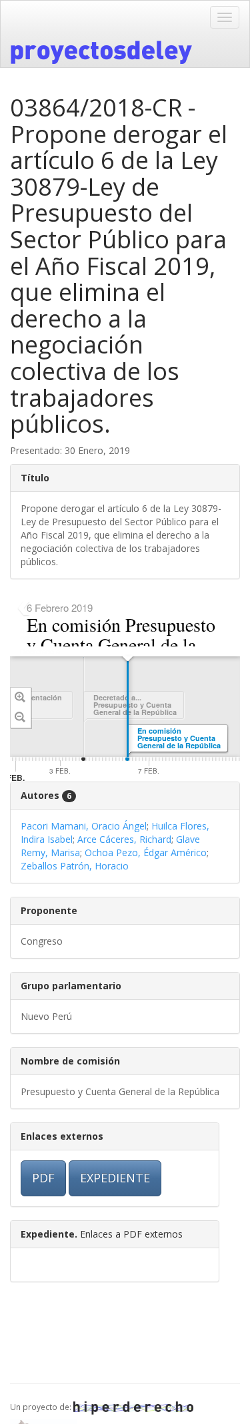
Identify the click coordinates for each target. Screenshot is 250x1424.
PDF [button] (43, 1178)
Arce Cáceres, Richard (124, 839)
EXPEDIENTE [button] (115, 1178)
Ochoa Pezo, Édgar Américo (146, 852)
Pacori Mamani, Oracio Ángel (84, 826)
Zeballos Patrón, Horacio (75, 865)
